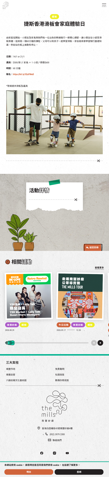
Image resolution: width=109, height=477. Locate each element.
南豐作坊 (10, 369)
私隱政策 (59, 374)
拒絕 (79, 472)
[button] (100, 343)
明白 (29, 472)
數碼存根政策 (62, 380)
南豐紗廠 (12, 325)
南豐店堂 (10, 374)
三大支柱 (12, 362)
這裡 (66, 465)
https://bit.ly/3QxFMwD (23, 74)
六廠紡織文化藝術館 (16, 380)
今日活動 (64, 325)
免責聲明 (59, 369)
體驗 (24, 325)
